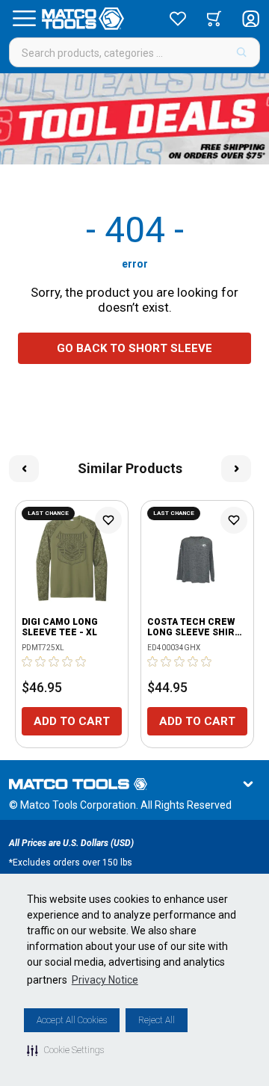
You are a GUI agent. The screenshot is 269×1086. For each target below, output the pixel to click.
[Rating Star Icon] (28, 661)
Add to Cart (72, 721)
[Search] (241, 52)
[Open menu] (24, 19)
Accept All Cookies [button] (72, 1020)
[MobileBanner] (134, 118)
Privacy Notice (105, 980)
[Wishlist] (178, 19)
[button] (65, 1050)
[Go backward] (24, 468)
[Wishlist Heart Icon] (108, 520)
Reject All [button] (156, 1020)
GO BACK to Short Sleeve (134, 348)
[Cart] (214, 19)
